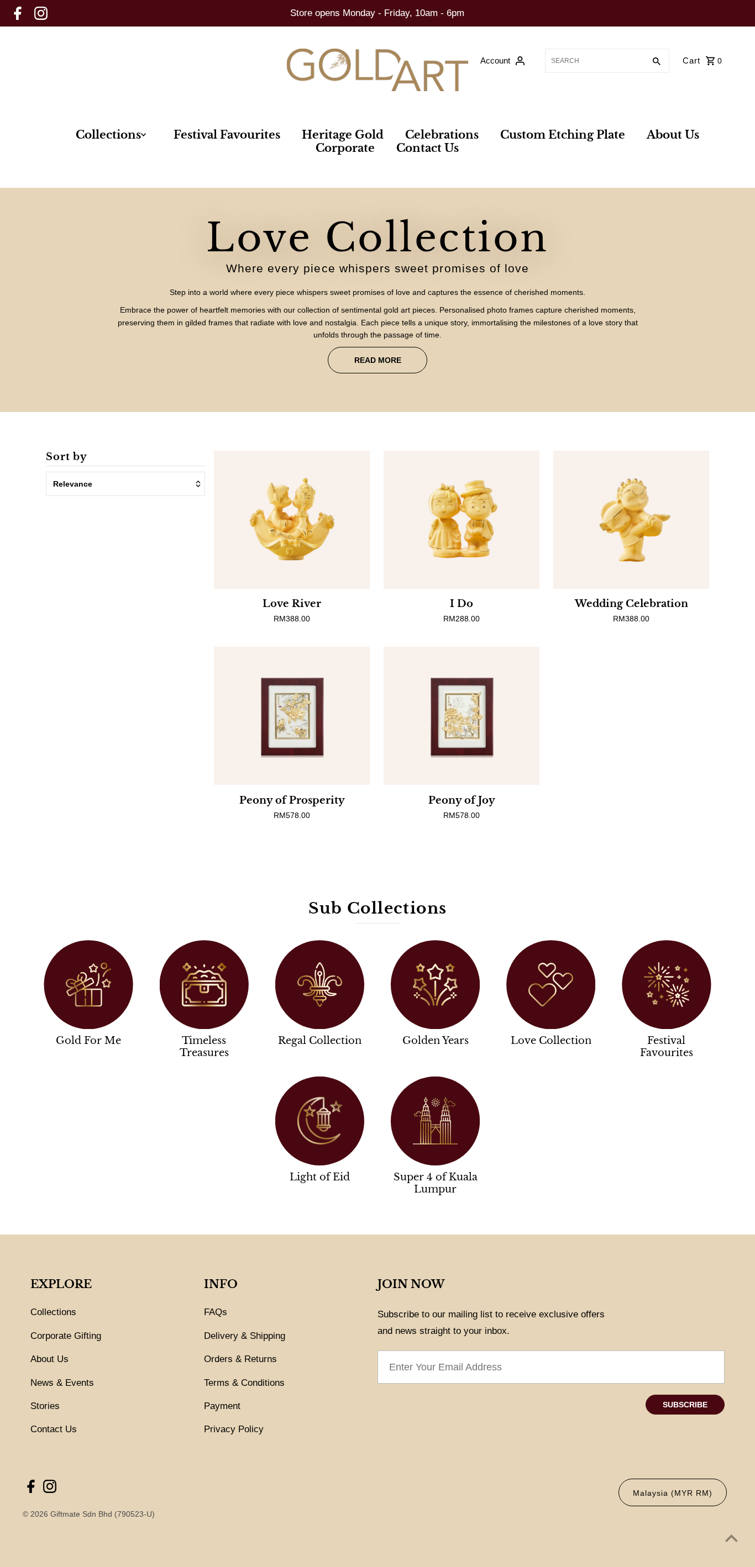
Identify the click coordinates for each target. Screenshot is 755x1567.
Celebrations (442, 134)
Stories (45, 1406)
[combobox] (594, 60)
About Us (673, 134)
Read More (377, 360)
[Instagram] (41, 13)
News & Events (62, 1383)
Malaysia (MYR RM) (672, 1493)
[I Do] (461, 520)
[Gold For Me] (88, 984)
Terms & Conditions (244, 1383)
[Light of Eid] (319, 1121)
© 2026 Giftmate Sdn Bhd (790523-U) (90, 1514)
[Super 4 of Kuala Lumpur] (435, 1121)
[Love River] (292, 520)
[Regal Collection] (319, 984)
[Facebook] (17, 13)
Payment (222, 1406)
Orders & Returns (240, 1359)
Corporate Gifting (65, 1336)
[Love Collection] (550, 984)
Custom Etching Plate (562, 134)
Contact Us (427, 148)
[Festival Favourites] (666, 984)
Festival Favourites (227, 134)
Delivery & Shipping (244, 1336)
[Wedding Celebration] (631, 520)
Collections (108, 134)
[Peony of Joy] (461, 716)
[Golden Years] (435, 984)
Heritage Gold (343, 134)
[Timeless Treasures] (204, 984)
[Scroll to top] (731, 1538)
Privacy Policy (234, 1429)
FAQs (215, 1312)
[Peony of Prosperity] (292, 716)
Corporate (345, 148)
